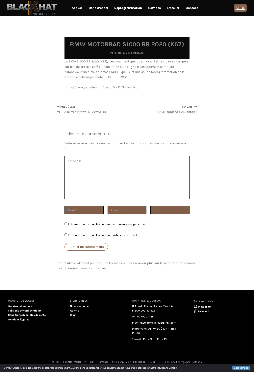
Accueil (77, 8)
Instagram (204, 306)
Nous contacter (79, 306)
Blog (73, 315)
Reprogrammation (128, 8)
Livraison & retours (20, 306)
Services (154, 8)
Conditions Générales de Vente (27, 315)
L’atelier (173, 8)
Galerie (74, 310)
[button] (240, 8)
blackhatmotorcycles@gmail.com (154, 322)
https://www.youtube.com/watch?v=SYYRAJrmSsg (101, 87)
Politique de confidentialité (24, 310)
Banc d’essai (98, 8)
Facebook (203, 311)
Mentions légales (18, 319)
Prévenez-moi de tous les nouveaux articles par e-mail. (102, 235)
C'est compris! (241, 368)
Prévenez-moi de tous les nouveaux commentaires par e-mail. (107, 224)
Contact (192, 8)
